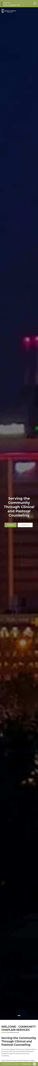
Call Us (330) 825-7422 (11, 5)
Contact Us (25, 525)
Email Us (6, 3)
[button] (2, 513)
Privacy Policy (26, 1064)
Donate (11, 525)
